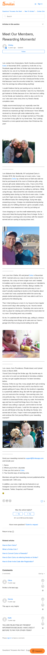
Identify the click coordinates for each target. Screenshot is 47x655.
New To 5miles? (30, 11)
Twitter (7, 500)
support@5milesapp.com (35, 458)
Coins (4, 65)
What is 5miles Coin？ (10, 549)
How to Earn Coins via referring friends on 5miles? (20, 557)
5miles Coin (41, 11)
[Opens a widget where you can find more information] (37, 651)
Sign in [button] (40, 4)
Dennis (10, 599)
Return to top (7, 531)
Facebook (3, 500)
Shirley (10, 45)
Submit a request (32, 524)
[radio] (18, 513)
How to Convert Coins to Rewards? (15, 553)
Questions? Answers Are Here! (12, 11)
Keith (9, 618)
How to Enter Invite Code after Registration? (18, 561)
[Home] (8, 5)
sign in (9, 638)
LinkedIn (10, 500)
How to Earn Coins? (9, 545)
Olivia (10, 580)
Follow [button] (23, 51)
